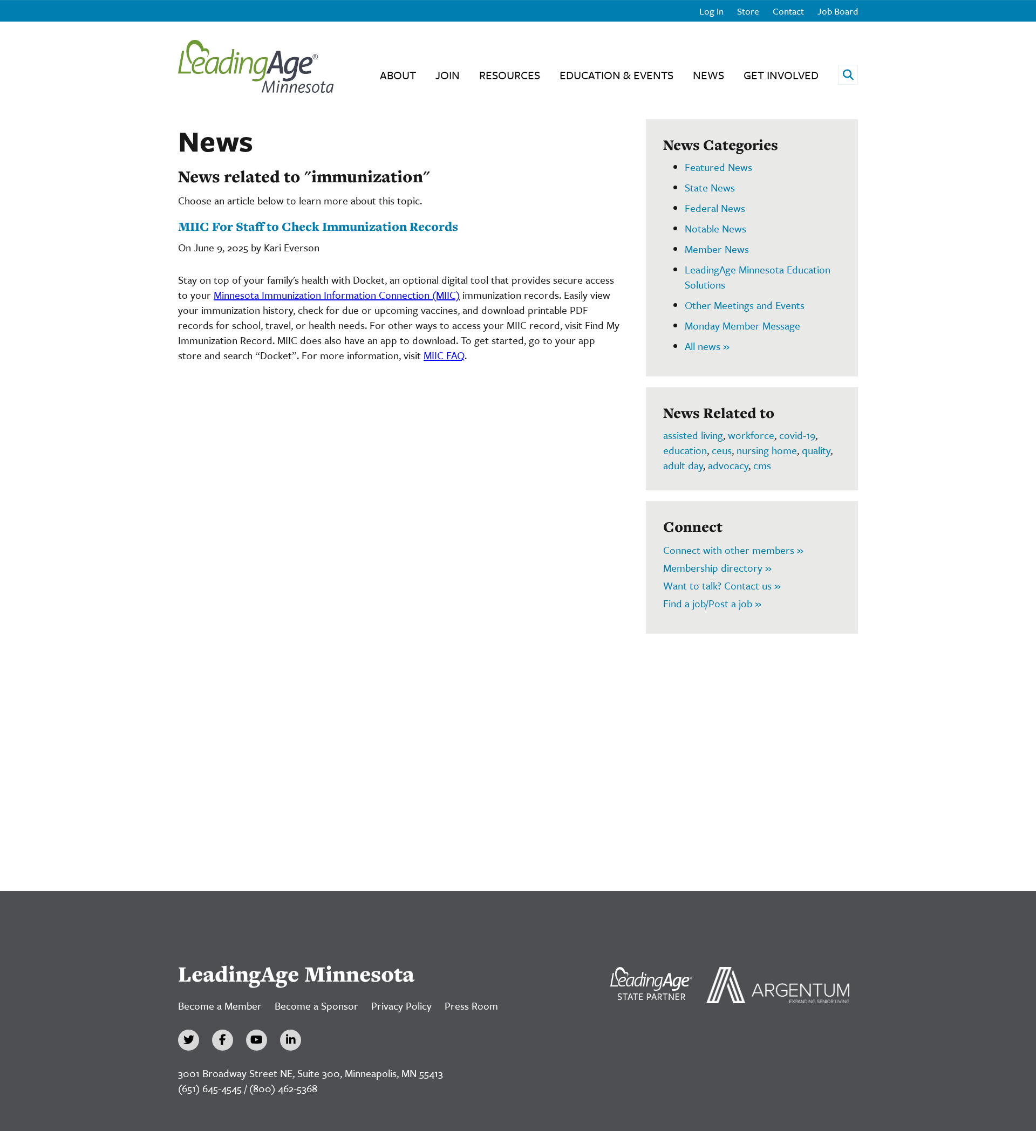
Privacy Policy (401, 1005)
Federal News (715, 208)
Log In (711, 11)
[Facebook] (222, 1040)
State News (710, 187)
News (708, 75)
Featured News (718, 167)
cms (762, 465)
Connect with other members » (733, 550)
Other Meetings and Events (745, 305)
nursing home (767, 450)
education (685, 450)
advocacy (728, 465)
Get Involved (781, 75)
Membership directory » (717, 567)
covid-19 (797, 435)
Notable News (715, 228)
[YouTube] (256, 1040)
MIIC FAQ (444, 355)
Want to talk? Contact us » (722, 585)
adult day (683, 465)
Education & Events (616, 75)
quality (816, 450)
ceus (722, 450)
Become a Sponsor (316, 1005)
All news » (707, 346)
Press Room (471, 1005)
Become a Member (220, 1005)
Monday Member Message (742, 325)
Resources (509, 75)
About (398, 75)
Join (447, 75)
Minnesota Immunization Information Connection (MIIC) (337, 294)
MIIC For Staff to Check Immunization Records (318, 226)
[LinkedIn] (290, 1040)
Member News (717, 249)
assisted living (693, 435)
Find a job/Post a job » (712, 603)
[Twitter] (188, 1040)
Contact (788, 11)
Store (748, 11)
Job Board (837, 11)
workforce (751, 435)
